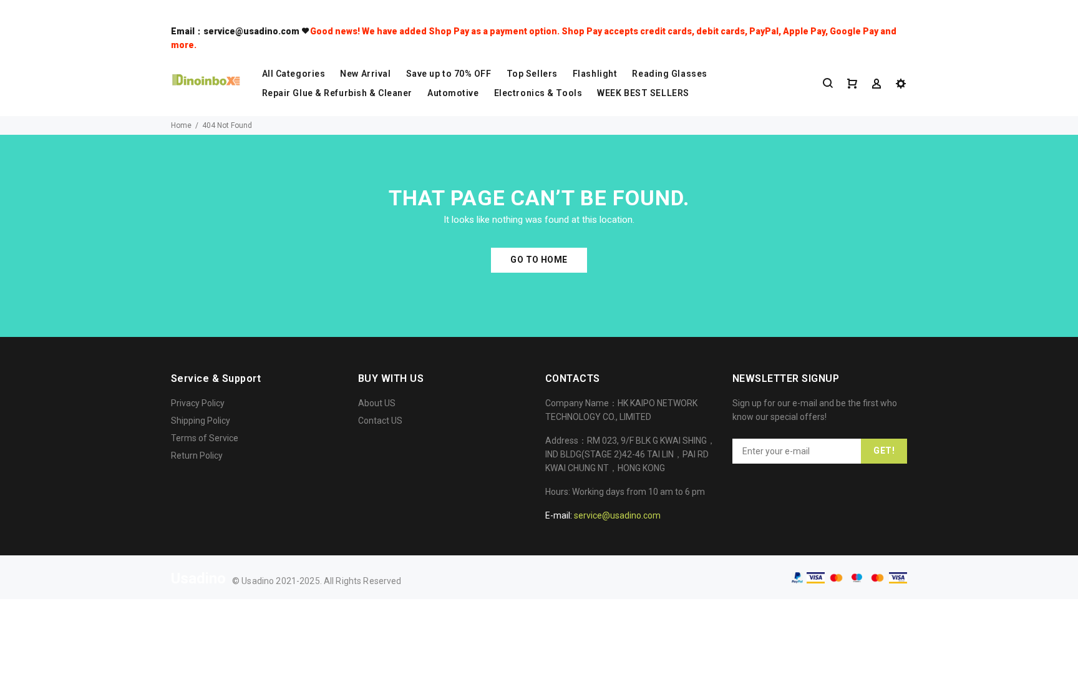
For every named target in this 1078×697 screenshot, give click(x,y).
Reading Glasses (669, 74)
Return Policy (197, 456)
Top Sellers (532, 74)
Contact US (380, 421)
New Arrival (365, 74)
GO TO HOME (538, 260)
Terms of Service (204, 438)
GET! (884, 451)
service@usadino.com (617, 515)
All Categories (294, 74)
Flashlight (595, 74)
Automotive (453, 93)
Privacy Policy (198, 403)
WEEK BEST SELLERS (643, 93)
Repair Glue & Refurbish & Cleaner (337, 93)
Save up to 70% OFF (449, 74)
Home (181, 125)
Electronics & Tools (538, 93)
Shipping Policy (200, 421)
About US (377, 403)
